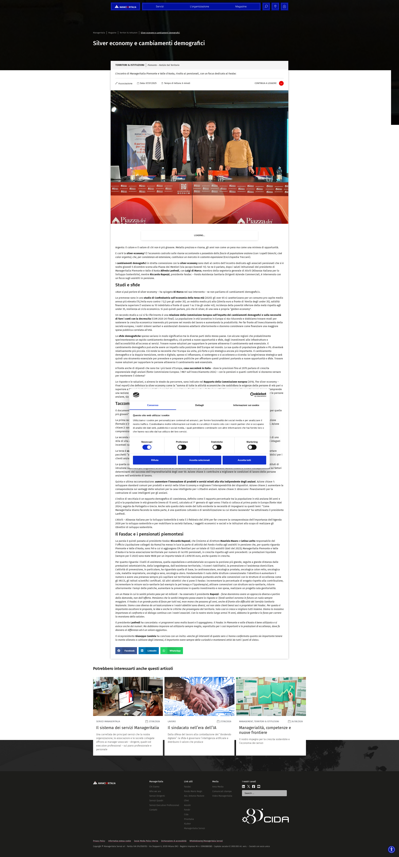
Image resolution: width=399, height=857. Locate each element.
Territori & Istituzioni (128, 33)
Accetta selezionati (199, 460)
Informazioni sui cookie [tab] (246, 405)
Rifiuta (154, 460)
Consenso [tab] (152, 405)
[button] (126, 650)
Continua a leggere (266, 83)
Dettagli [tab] (199, 405)
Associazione (125, 83)
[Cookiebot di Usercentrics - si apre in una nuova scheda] (252, 394)
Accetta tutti (244, 460)
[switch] (182, 447)
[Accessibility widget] (391, 849)
